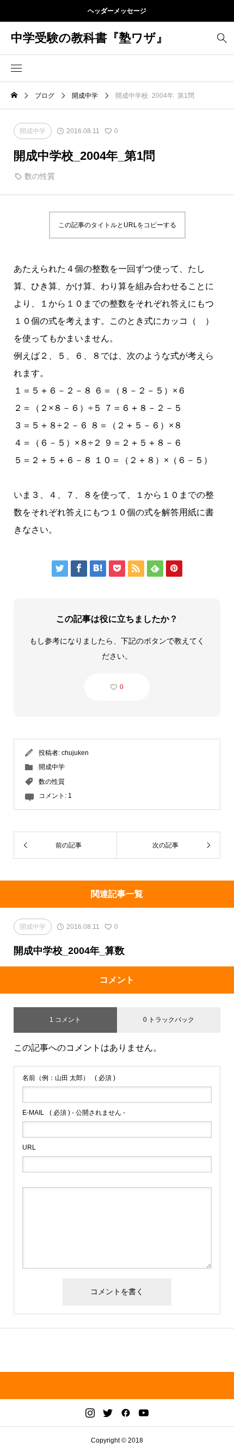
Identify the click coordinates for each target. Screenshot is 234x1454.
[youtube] (144, 1413)
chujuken (75, 753)
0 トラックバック (168, 1020)
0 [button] (122, 687)
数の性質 (39, 176)
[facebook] (126, 1413)
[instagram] (90, 1413)
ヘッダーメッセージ (117, 11)
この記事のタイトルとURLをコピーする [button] (117, 225)
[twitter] (108, 1413)
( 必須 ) (68, 1078)
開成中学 (52, 767)
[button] (16, 68)
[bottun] (222, 38)
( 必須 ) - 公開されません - (73, 1112)
